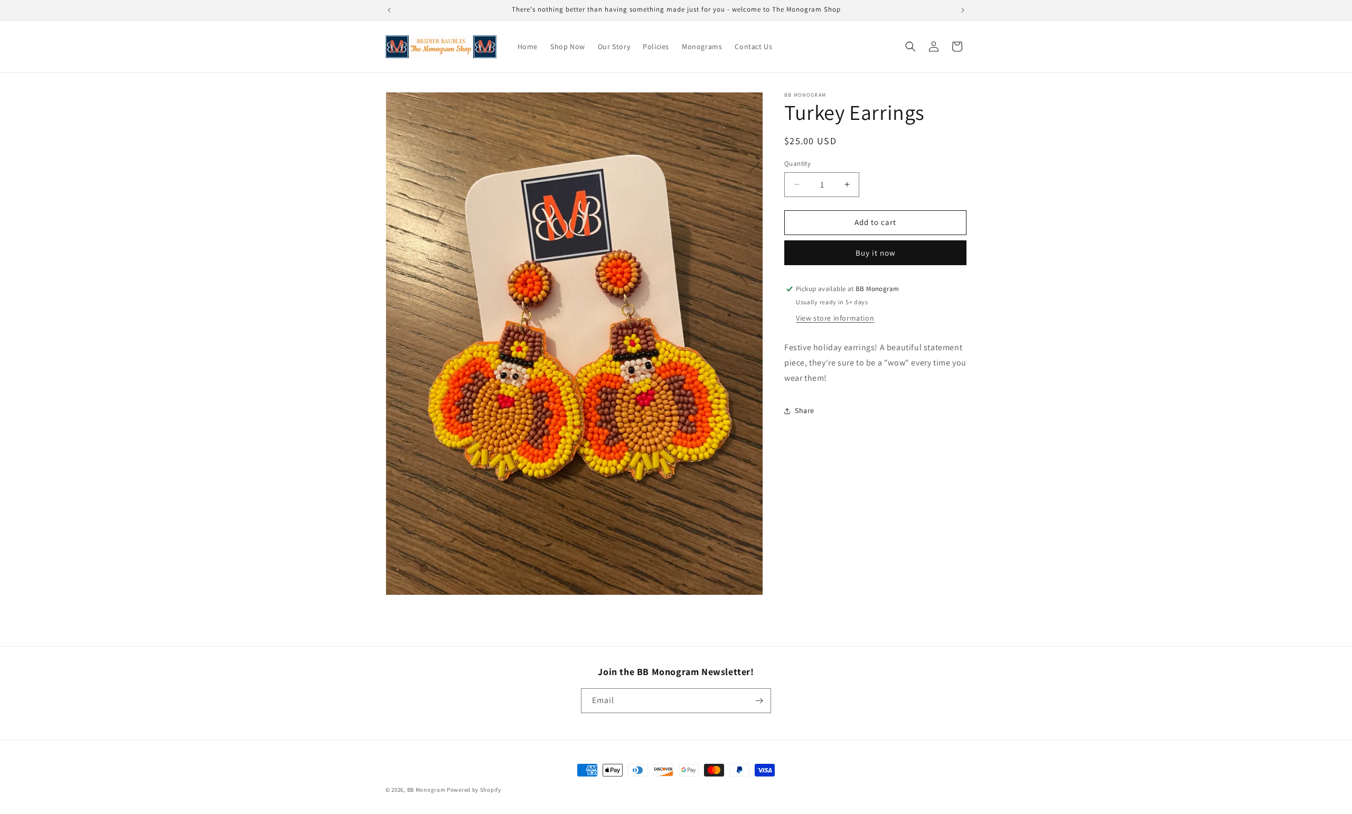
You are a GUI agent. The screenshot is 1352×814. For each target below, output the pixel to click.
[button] (910, 46)
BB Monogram (427, 789)
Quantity (797, 163)
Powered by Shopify (474, 789)
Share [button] (804, 410)
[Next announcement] (962, 10)
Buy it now (876, 253)
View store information (835, 318)
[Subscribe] (759, 700)
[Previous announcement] (389, 10)
